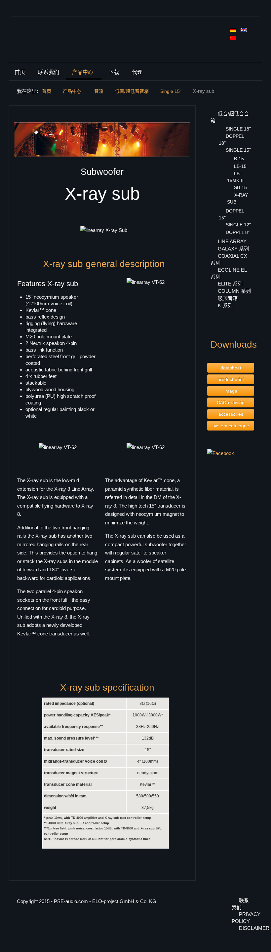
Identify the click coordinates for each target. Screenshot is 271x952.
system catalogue (231, 425)
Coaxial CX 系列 (229, 259)
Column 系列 (234, 291)
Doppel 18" (231, 139)
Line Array (232, 241)
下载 (113, 72)
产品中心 (82, 72)
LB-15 (240, 166)
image (230, 391)
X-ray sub (237, 198)
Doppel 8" (238, 232)
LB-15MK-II (235, 177)
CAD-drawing (231, 402)
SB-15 (240, 187)
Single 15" (238, 150)
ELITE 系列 (230, 283)
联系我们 (48, 72)
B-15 (239, 158)
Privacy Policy (243, 917)
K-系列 (225, 305)
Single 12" (238, 224)
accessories (230, 414)
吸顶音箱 (228, 298)
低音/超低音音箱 (230, 117)
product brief (230, 379)
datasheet (230, 367)
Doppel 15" (231, 214)
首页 (20, 72)
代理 (137, 72)
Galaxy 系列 (233, 248)
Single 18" (238, 129)
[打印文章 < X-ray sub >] (188, 115)
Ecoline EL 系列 (229, 273)
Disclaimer (246, 928)
